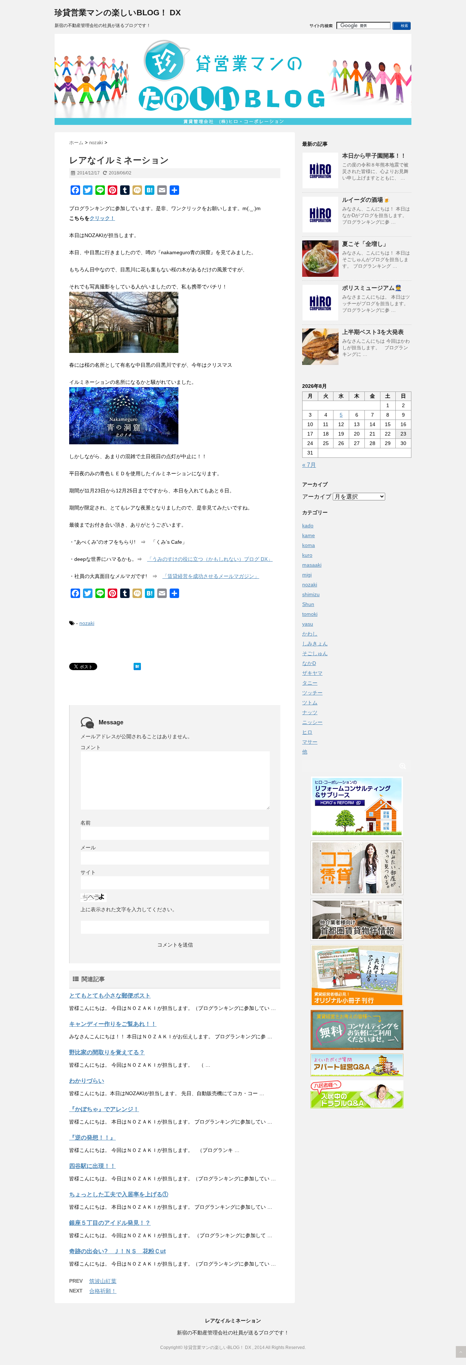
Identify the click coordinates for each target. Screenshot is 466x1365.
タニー (309, 683)
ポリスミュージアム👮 (372, 288)
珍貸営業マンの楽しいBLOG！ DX (118, 12)
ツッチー (312, 693)
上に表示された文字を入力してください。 (128, 909)
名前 (85, 823)
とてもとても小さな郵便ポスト (110, 995)
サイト (88, 872)
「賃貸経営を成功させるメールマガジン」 (210, 576)
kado (307, 525)
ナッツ (309, 712)
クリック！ (102, 218)
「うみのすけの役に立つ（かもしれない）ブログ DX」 (210, 559)
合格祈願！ (102, 1291)
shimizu (311, 594)
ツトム (309, 702)
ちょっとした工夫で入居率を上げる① (118, 1194)
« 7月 (309, 465)
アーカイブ (316, 496)
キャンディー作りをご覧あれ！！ (113, 1024)
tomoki (309, 614)
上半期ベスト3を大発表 (373, 332)
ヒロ (307, 732)
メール (88, 847)
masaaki (311, 565)
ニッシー (312, 722)
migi (307, 575)
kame (308, 535)
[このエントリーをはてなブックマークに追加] (137, 666)
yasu (307, 624)
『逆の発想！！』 (92, 1137)
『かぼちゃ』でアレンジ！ (104, 1109)
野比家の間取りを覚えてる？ (107, 1052)
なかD (309, 663)
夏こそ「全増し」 (365, 244)
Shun (308, 604)
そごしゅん (315, 653)
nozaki (86, 623)
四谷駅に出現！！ (92, 1166)
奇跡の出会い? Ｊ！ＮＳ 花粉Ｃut (117, 1251)
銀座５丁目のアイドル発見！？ (110, 1223)
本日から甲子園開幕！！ (374, 156)
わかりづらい (86, 1081)
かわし (309, 634)
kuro (307, 555)
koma (308, 545)
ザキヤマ (312, 673)
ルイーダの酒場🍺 (366, 200)
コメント (90, 747)
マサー (309, 742)
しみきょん (315, 643)
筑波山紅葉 (102, 1281)
